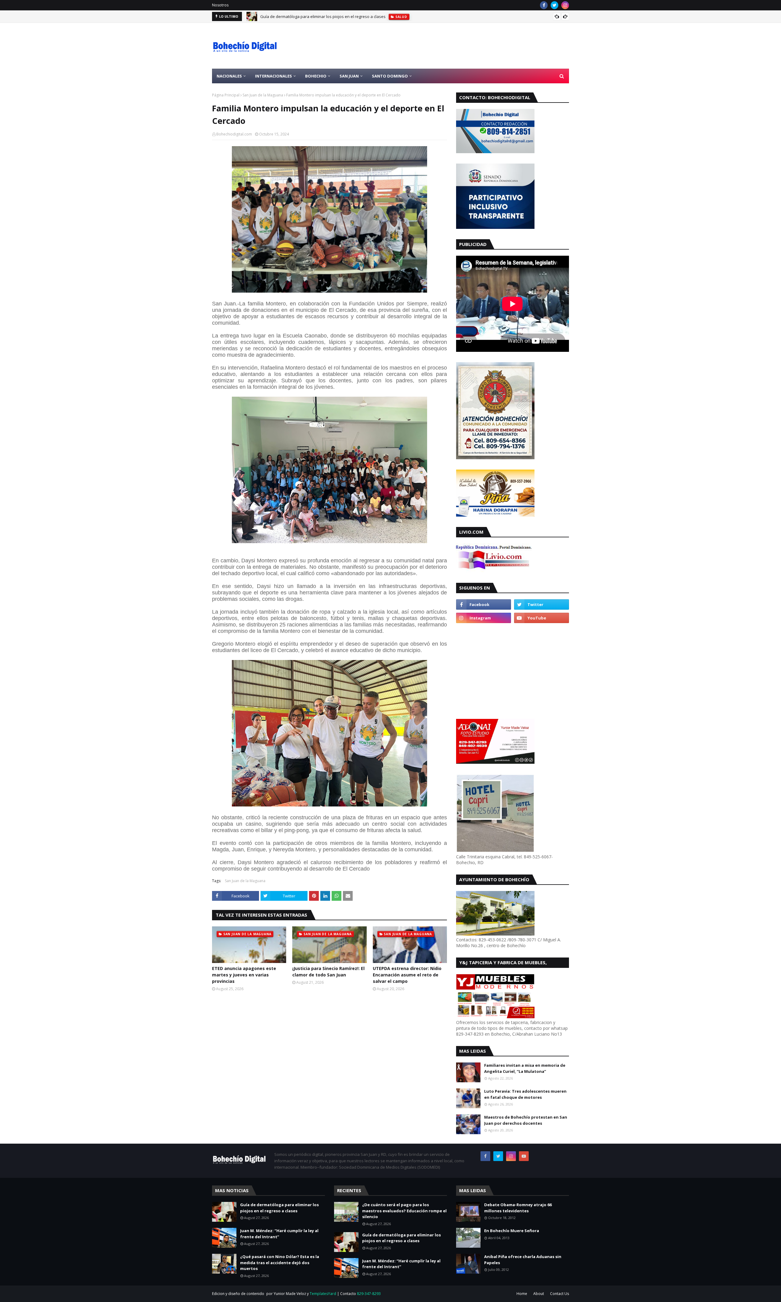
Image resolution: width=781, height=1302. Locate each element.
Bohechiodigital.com (234, 134)
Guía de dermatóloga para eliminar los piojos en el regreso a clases (279, 1208)
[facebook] (544, 5)
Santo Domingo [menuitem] (390, 76)
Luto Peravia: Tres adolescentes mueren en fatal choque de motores (525, 1094)
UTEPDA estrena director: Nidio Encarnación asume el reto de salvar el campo (407, 974)
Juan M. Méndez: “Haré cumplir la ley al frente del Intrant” (312, 16)
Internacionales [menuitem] (273, 76)
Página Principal (225, 95)
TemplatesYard (323, 1293)
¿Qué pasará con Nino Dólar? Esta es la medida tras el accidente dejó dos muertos (279, 1262)
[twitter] (554, 5)
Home (521, 1293)
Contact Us (559, 1293)
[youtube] (541, 618)
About (538, 1293)
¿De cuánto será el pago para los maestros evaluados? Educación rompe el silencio (404, 1210)
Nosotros (220, 5)
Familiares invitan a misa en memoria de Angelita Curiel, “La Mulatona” (524, 1068)
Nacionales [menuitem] (229, 76)
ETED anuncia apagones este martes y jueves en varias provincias (244, 974)
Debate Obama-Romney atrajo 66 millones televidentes (518, 1208)
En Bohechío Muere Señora (511, 1230)
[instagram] (565, 5)
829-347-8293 (369, 1293)
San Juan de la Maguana (263, 95)
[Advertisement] (458, 46)
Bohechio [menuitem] (315, 76)
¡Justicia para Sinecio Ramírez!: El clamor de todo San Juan (328, 971)
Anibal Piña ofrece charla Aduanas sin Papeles (522, 1259)
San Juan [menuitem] (349, 76)
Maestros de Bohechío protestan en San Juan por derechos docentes (525, 1120)
